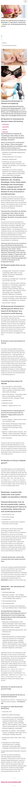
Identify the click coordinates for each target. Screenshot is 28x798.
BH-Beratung (5, 124)
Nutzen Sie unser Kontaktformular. (11, 782)
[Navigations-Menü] (25, 1)
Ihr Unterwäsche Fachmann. (9, 45)
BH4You (4, 43)
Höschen (4, 129)
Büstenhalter (5, 126)
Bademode (5, 132)
